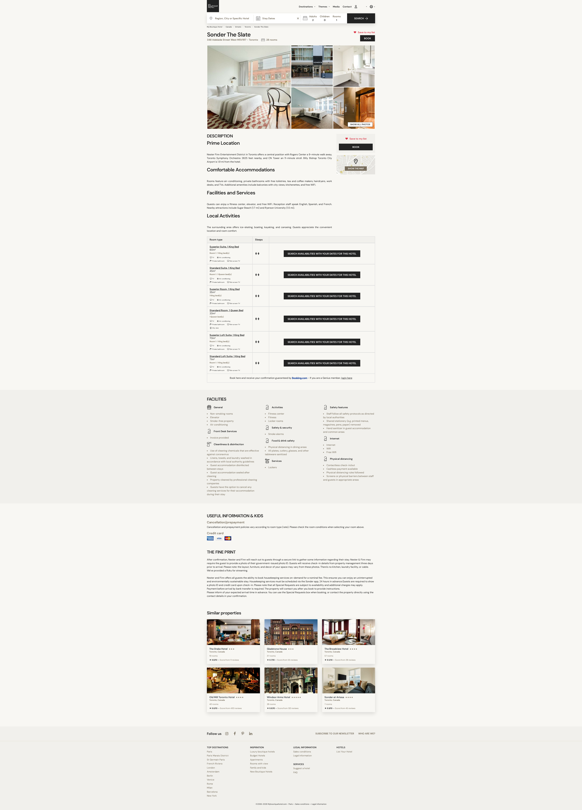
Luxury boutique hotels (262, 751)
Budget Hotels (257, 755)
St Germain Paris (216, 759)
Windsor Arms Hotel (278, 697)
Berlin (210, 775)
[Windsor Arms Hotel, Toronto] (291, 680)
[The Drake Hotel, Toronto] (233, 632)
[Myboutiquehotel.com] (213, 6)
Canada (229, 27)
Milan (209, 787)
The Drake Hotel (218, 648)
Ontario (238, 27)
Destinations (306, 6)
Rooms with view (259, 763)
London (211, 767)
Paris (209, 751)
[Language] (372, 6)
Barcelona (212, 791)
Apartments (256, 759)
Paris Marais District (218, 755)
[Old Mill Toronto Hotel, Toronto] (233, 680)
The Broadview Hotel (336, 648)
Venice (210, 779)
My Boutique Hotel (214, 27)
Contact (347, 6)
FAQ (295, 772)
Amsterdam (213, 771)
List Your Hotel (344, 751)
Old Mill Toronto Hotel (222, 697)
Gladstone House (277, 648)
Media (336, 6)
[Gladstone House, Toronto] (291, 632)
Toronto (248, 27)
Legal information (302, 755)
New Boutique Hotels (261, 771)
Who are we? (366, 733)
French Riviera (214, 763)
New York (212, 795)
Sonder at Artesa (334, 697)
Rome (210, 783)
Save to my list (366, 32)
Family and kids (258, 767)
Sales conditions (302, 751)
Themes (323, 6)
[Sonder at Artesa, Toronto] (348, 680)
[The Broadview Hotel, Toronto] (348, 632)
